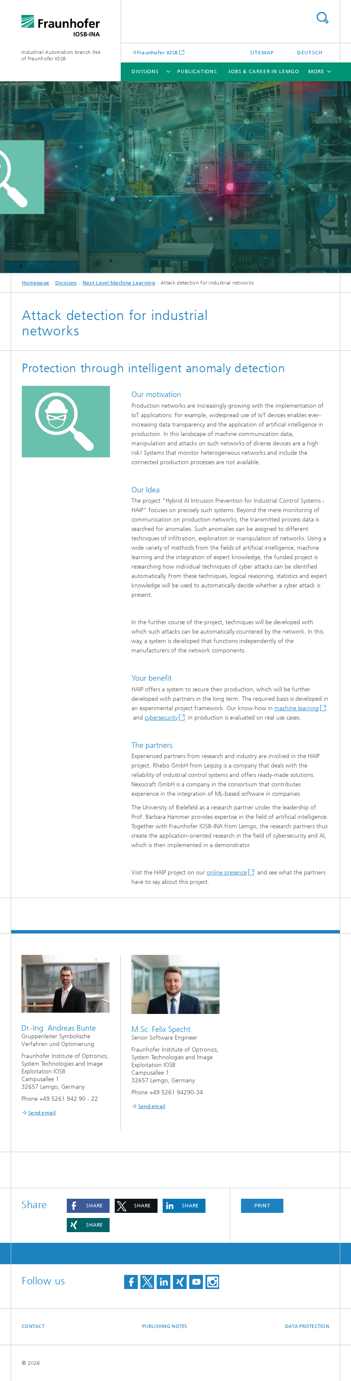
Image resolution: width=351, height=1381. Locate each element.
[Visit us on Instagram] (212, 1282)
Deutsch (310, 53)
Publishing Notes (164, 1326)
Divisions (145, 71)
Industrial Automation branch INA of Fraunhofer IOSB (61, 55)
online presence (227, 872)
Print (262, 1206)
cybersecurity (161, 717)
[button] (88, 1206)
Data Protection (307, 1326)
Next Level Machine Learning (119, 283)
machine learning (296, 708)
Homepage (35, 283)
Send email (42, 1113)
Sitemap (262, 53)
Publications (197, 71)
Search (322, 18)
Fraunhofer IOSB (157, 52)
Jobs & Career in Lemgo (263, 71)
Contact (33, 1326)
